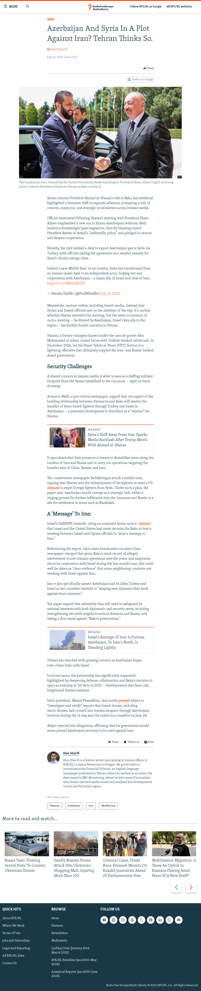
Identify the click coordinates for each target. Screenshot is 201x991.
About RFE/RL (12, 918)
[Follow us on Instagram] (123, 920)
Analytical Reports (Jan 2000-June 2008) (74, 974)
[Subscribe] (178, 920)
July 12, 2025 (110, 294)
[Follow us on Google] (132, 920)
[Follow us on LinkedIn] (160, 920)
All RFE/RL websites (179, 6)
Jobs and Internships (16, 940)
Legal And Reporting (16, 948)
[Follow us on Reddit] (113, 920)
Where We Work (13, 925)
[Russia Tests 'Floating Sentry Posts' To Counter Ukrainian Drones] (27, 843)
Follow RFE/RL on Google (146, 6)
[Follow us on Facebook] (150, 920)
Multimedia (59, 940)
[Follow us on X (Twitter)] (141, 920)
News (55, 918)
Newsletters (59, 933)
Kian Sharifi (59, 49)
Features (57, 925)
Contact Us (9, 963)
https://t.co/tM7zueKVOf (66, 283)
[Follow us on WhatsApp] (169, 920)
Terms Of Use (11, 933)
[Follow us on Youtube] (104, 920)
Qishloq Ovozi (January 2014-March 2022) (70, 950)
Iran (50, 19)
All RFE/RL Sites (13, 955)
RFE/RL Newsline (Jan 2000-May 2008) (74, 962)
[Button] (148, 68)
